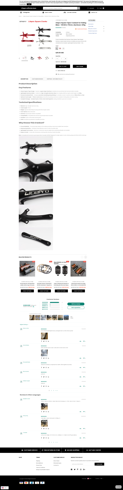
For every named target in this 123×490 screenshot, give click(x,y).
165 (58, 74)
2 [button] (51, 390)
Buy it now (80, 66)
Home (20, 16)
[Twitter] (75, 469)
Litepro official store (28, 8)
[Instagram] (81, 469)
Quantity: (58, 56)
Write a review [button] (76, 304)
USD (101, 478)
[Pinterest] (78, 469)
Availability (58, 32)
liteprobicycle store (61, 20)
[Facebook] (72, 469)
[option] (47, 12)
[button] (58, 27)
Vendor (57, 35)
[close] (103, 3)
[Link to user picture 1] (44, 336)
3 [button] (53, 390)
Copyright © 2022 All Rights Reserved (28, 478)
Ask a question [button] (75, 307)
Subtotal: (58, 61)
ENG (90, 478)
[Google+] (84, 469)
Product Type (59, 34)
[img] (43, 329)
